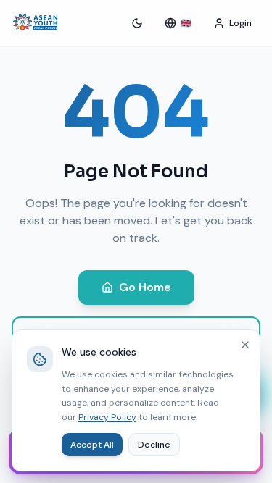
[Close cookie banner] (245, 344)
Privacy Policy (107, 417)
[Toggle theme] (137, 23)
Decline (154, 444)
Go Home (145, 287)
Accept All (92, 444)
